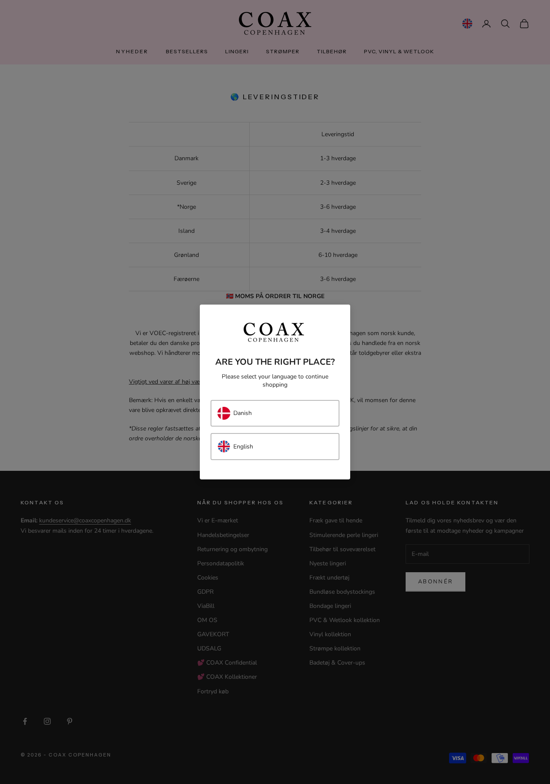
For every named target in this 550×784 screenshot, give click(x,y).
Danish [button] (242, 413)
